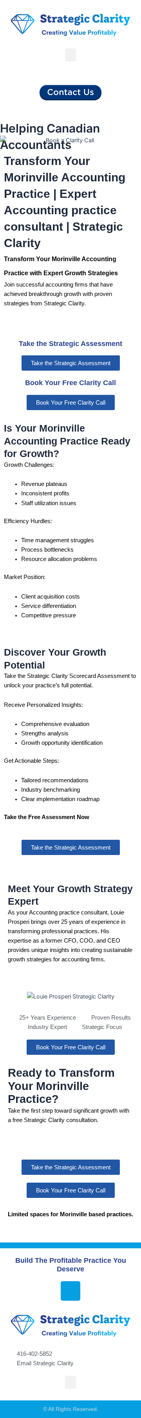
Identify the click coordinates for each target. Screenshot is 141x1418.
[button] (70, 54)
